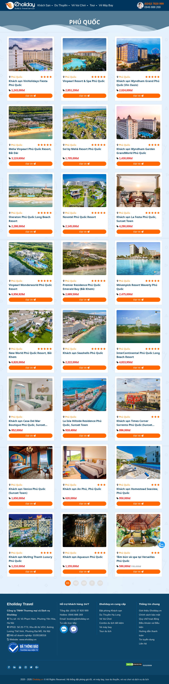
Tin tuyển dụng (146, 639)
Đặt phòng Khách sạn (110, 610)
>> (100, 583)
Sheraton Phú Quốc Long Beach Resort (30, 219)
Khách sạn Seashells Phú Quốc (83, 353)
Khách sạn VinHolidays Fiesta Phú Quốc (28, 83)
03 (84, 583)
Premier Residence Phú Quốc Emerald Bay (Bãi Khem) (82, 287)
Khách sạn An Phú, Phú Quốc (82, 489)
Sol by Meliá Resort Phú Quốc (82, 149)
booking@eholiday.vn (78, 618)
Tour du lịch (105, 631)
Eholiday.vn (37, 679)
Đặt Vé (29, 95)
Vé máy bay (106, 5)
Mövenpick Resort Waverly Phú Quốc (137, 287)
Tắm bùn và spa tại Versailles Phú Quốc (136, 559)
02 (76, 583)
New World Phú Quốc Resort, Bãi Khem (30, 355)
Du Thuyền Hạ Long (109, 614)
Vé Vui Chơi (78, 5)
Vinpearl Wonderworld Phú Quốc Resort (30, 287)
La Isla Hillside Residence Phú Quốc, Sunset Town (82, 423)
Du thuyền (61, 5)
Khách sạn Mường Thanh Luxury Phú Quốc (30, 559)
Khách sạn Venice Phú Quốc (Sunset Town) (27, 491)
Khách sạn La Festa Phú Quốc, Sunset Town (136, 219)
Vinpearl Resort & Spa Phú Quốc (84, 81)
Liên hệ (143, 643)
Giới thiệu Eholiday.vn (150, 610)
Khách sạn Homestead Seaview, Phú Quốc (137, 491)
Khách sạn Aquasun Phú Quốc (83, 557)
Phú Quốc (16, 77)
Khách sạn (44, 5)
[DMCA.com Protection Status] (134, 665)
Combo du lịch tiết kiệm (111, 623)
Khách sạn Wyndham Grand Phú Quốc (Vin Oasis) (138, 83)
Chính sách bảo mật (149, 614)
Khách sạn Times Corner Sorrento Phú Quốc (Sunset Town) (134, 423)
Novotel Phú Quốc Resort (79, 217)
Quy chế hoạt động (149, 618)
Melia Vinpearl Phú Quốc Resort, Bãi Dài (30, 151)
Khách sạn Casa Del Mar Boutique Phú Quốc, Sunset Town (27, 423)
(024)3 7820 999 (154, 3)
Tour (93, 5)
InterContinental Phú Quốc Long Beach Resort (138, 355)
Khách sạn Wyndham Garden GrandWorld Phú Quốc (136, 151)
